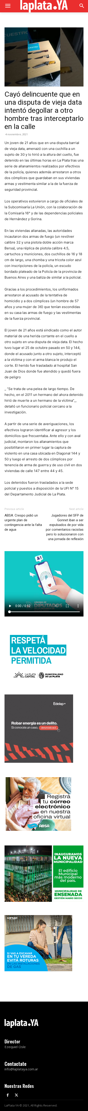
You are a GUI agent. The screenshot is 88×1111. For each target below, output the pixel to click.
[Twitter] (16, 1095)
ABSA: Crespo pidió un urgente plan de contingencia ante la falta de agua (23, 522)
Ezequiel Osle (15, 1046)
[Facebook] (8, 1095)
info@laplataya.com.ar (21, 1069)
